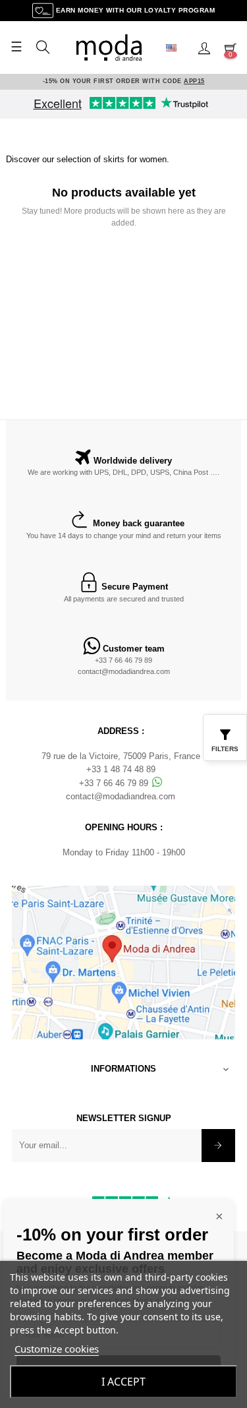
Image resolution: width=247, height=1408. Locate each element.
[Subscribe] (218, 1145)
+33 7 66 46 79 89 (123, 660)
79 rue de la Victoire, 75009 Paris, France (120, 756)
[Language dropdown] (176, 47)
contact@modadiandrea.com (124, 671)
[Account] (204, 47)
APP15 (194, 81)
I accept (123, 1381)
